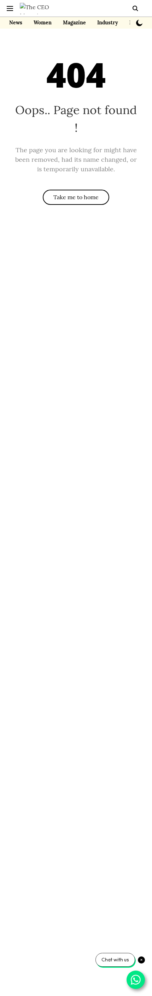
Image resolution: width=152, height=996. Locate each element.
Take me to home (76, 197)
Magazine (74, 22)
